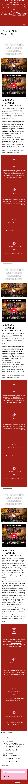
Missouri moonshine (16, 173)
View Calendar (4, 765)
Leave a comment (7, 263)
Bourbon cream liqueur (11, 175)
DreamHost (17, 782)
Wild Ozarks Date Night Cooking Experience (14, 49)
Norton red (18, 170)
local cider (16, 172)
